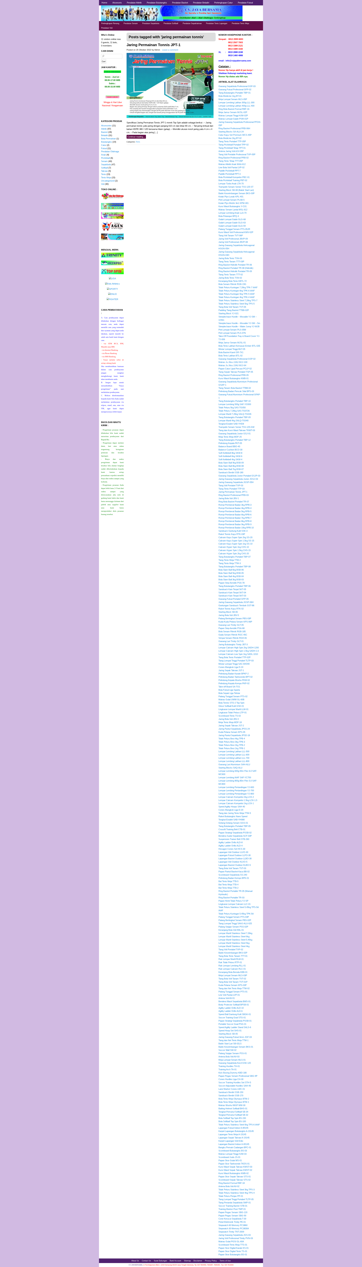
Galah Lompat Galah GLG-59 (232, 226)
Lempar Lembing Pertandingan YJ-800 (236, 794)
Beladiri (104, 135)
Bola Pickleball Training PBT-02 (232, 180)
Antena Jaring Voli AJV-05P (231, 151)
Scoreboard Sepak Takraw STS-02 (234, 1180)
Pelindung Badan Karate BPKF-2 (233, 673)
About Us (135, 1261)
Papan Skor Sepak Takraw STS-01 (234, 1176)
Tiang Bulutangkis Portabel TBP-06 (234, 586)
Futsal (104, 148)
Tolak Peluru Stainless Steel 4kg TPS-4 (236, 1193)
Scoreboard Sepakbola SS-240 (232, 875)
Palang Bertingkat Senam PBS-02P (234, 920)
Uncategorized (108, 181)
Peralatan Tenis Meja (240, 23)
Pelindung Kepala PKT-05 (230, 443)
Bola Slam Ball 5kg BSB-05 (231, 573)
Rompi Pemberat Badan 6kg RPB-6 (234, 514)
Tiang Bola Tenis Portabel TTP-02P (234, 657)
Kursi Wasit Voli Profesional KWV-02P (235, 232)
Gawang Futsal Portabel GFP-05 (233, 599)
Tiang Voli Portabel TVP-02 (230, 949)
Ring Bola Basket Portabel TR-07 (233, 501)
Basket (104, 132)
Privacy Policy (211, 1261)
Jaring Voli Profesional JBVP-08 (233, 242)
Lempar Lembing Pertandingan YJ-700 (236, 790)
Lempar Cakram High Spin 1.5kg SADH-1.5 (238, 651)
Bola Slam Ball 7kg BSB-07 (231, 469)
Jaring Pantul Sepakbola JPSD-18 (234, 735)
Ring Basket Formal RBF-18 (231, 1183)
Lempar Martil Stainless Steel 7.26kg (235, 933)
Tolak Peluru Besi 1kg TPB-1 (231, 748)
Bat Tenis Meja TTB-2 (228, 888)
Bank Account (175, 1261)
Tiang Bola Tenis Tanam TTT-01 (232, 956)
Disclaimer (197, 1261)
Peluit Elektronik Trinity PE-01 (232, 1222)
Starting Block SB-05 (228, 1034)
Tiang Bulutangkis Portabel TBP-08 (234, 566)
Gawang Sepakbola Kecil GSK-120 (234, 1063)
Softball (104, 168)
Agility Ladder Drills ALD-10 (231, 1008)
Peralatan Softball (171, 23)
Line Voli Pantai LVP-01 (229, 995)
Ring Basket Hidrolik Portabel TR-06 (235, 265)
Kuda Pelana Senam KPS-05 (231, 732)
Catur (103, 145)
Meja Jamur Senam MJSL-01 (232, 342)
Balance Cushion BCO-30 (230, 449)
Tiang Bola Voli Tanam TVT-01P (232, 982)
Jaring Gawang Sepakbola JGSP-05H (236, 482)
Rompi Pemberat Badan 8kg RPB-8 (234, 521)
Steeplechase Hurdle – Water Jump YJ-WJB (238, 326)
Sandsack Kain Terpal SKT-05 (232, 589)
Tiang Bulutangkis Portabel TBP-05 (234, 826)
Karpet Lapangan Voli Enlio (230, 1141)
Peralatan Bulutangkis (157, 2)
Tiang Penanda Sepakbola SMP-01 (234, 1202)
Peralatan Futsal (245, 2)
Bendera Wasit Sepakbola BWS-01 (234, 1001)
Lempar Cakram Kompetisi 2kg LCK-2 (236, 797)
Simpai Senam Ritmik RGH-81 (232, 638)
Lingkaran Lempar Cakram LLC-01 (234, 904)
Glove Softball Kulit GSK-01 (231, 706)
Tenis (138, 142)
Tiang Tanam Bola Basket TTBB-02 (234, 388)
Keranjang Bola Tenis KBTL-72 (232, 281)
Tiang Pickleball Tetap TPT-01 (232, 148)
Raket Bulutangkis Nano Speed (232, 816)
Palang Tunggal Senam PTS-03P (233, 917)
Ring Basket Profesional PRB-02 (233, 157)
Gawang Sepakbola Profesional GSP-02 (237, 359)
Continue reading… (136, 137)
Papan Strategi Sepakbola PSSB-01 (235, 1021)
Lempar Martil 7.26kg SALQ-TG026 (234, 414)
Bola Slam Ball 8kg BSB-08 (231, 466)
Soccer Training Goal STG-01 (232, 1017)
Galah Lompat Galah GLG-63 (232, 222)
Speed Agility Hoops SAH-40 (231, 806)
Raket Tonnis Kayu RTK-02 (231, 608)
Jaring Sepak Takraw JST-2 (231, 725)
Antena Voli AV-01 (226, 998)
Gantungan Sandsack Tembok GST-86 (236, 605)
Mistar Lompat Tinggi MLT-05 (231, 349)
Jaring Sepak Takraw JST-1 (231, 670)
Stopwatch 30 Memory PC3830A (233, 1228)
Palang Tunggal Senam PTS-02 (232, 696)
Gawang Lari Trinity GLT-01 (231, 641)
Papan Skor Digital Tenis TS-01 (232, 1251)
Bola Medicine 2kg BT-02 (230, 138)
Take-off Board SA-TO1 (229, 686)
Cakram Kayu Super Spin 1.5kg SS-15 (236, 540)
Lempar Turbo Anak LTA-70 (231, 183)
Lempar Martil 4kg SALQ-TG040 (233, 420)
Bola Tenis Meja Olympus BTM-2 (233, 1099)
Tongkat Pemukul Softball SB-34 (233, 1112)
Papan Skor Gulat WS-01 (230, 1160)
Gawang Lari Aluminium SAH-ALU (234, 764)
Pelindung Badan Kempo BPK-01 (233, 878)
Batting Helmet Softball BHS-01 (232, 1108)
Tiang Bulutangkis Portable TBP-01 (234, 93)
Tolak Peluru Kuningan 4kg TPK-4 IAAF (236, 297)
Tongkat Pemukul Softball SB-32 (233, 1115)
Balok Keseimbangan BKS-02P (232, 953)
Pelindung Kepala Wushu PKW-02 (234, 680)
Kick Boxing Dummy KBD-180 (232, 1072)
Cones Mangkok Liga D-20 (230, 810)
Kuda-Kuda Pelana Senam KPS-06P (235, 621)
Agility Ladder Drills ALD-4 (230, 845)
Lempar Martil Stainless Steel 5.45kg (235, 940)
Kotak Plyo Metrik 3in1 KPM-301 (233, 203)
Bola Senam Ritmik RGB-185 (232, 631)
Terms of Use (225, 1261)
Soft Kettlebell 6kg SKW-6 (230, 456)
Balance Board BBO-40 (229, 446)
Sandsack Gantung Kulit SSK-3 (232, 531)
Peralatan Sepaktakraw (192, 23)
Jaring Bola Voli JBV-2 (228, 719)
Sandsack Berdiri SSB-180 (230, 472)
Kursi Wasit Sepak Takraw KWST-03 (235, 1167)
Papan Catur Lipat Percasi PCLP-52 (235, 368)
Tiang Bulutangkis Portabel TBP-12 (234, 440)
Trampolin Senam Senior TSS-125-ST (235, 187)
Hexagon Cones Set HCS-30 (231, 849)
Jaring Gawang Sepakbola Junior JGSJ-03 (238, 479)
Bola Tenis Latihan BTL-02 (230, 355)
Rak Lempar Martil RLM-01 (231, 959)
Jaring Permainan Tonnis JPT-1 (153, 45)
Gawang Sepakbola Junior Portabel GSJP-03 (239, 475)
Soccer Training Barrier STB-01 (232, 1206)
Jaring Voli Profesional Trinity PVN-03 (235, 1238)
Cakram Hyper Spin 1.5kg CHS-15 (234, 550)
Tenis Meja (106, 177)
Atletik (104, 129)
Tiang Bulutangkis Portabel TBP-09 (234, 417)
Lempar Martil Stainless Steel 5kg (233, 943)
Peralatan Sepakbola (150, 23)
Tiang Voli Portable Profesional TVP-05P (236, 154)
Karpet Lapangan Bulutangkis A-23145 (236, 1131)
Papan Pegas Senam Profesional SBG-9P (237, 1076)
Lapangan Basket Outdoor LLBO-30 (235, 858)
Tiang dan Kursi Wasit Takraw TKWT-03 (236, 430)
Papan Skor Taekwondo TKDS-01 (234, 1163)
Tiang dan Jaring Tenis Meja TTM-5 (234, 813)
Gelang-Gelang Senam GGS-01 (233, 823)
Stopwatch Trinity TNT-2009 (231, 1232)
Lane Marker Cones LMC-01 (231, 1089)
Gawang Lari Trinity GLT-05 (231, 625)
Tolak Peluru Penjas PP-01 (230, 1196)
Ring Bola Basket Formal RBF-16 (233, 109)
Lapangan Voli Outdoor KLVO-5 (232, 862)
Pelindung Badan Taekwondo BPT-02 (235, 677)
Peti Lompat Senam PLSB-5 (231, 200)
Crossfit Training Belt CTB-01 (231, 829)
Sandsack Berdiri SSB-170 (230, 1095)
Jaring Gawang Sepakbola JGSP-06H (236, 602)
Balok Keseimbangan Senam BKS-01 (235, 1047)
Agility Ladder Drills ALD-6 (230, 1011)
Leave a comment (170, 50)
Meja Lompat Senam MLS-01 (232, 1060)
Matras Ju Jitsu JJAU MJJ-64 (232, 365)
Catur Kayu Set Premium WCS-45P (235, 135)
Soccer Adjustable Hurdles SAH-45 (234, 1086)
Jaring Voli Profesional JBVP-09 (233, 239)
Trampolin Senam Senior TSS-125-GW (236, 427)
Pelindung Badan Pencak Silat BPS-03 (236, 391)
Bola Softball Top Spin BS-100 (232, 1121)
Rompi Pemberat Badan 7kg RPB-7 (234, 518)
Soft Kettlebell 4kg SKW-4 (230, 459)
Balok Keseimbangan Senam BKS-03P (236, 193)
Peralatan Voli (107, 28)
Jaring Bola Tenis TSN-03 (230, 258)
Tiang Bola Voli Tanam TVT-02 (232, 978)
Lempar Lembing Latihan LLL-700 (233, 758)
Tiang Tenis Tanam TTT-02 (230, 274)
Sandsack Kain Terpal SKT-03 (232, 595)
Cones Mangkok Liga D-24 (230, 667)
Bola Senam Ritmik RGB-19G (232, 284)
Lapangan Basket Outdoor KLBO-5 (234, 865)
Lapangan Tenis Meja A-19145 (232, 1134)
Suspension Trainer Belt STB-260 (233, 839)
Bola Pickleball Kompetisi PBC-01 (234, 177)
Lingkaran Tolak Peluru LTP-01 (232, 712)
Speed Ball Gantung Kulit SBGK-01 (234, 1014)
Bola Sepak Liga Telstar (229, 693)
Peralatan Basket (180, 2)
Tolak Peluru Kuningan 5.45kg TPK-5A (236, 913)
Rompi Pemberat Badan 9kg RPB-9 (234, 524)
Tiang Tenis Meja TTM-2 (229, 560)
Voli (102, 184)
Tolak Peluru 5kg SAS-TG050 (232, 407)
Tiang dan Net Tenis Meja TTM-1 (233, 1040)
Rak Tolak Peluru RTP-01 (230, 962)
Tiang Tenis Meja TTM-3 (229, 563)
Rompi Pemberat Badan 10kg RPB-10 (236, 527)
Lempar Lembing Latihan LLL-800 (233, 761)
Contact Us (146, 1261)
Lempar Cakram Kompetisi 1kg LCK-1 (236, 803)
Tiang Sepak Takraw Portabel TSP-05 (235, 372)
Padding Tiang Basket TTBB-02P (233, 310)
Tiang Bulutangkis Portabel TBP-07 (234, 557)
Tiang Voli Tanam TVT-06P (230, 235)
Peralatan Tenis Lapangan (216, 23)
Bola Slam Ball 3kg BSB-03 (231, 579)
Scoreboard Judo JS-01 (229, 1157)
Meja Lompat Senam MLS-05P (232, 99)
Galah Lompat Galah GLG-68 (232, 219)
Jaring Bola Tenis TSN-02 (230, 278)
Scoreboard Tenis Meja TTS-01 (232, 1245)
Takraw (104, 171)
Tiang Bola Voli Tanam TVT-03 (232, 868)
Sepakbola (106, 164)
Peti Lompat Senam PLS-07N (232, 333)
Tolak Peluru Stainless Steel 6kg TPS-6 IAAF (239, 1124)
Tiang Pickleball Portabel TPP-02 (233, 144)
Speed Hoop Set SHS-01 (230, 1030)
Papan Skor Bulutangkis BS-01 (232, 1254)
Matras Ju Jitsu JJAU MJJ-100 (232, 362)
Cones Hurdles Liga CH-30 (230, 1079)
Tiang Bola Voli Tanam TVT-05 (232, 307)
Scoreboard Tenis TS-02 (229, 716)
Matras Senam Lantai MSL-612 (232, 209)
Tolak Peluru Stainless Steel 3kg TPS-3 (236, 1189)
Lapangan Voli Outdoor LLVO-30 (233, 852)
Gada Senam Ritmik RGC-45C (232, 635)
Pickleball (105, 158)
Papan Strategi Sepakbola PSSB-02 (235, 832)
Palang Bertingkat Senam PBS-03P (234, 618)
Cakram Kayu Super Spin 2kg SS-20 (235, 537)
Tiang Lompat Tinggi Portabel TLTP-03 (236, 660)
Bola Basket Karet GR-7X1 (230, 352)
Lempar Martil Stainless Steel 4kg (233, 946)
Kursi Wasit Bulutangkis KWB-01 (233, 378)
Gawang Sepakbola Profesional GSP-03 (237, 86)
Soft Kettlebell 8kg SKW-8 (230, 453)
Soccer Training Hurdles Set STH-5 (234, 1082)
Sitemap (187, 1261)
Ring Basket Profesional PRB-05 (233, 375)
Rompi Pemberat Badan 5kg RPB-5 (234, 511)
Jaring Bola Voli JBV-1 (228, 498)
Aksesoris (117, 2)
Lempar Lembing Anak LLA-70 (232, 213)
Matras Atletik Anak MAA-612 (232, 164)
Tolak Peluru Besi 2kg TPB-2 (231, 745)
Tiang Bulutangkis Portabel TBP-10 (234, 401)
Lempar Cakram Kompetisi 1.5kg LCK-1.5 (237, 800)
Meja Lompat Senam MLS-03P (232, 975)
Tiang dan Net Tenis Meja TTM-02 (234, 988)
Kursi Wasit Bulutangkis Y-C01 (232, 206)
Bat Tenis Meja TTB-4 (228, 884)
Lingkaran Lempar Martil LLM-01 (233, 709)
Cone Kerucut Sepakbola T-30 (232, 1218)
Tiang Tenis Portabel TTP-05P (232, 141)
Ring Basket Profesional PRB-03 (233, 495)
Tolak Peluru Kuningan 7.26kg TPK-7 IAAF (238, 287)
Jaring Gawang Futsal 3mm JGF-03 (235, 1037)
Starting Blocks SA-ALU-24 (231, 131)
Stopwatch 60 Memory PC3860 (232, 1225)
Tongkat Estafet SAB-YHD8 (231, 424)
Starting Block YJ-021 (228, 313)
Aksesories (106, 125)
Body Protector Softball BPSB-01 (233, 1004)
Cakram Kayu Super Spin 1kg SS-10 (235, 544)
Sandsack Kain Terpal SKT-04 (232, 592)
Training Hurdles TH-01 (229, 1066)
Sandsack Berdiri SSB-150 (230, 1092)
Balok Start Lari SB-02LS (230, 1043)
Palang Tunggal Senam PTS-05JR (234, 229)
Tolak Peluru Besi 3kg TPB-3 (231, 742)
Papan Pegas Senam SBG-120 (232, 1212)
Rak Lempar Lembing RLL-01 (232, 965)
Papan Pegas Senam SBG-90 (232, 1215)
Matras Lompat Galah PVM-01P (233, 119)
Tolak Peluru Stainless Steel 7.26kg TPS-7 (237, 300)
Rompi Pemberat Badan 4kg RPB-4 (234, 508)
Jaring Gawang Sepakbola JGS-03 (234, 1235)
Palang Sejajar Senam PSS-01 (232, 1053)
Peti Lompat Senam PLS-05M (232, 329)
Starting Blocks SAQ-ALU (230, 767)
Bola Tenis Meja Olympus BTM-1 (233, 1102)
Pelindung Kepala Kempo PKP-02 (233, 683)
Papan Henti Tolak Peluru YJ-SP (233, 901)
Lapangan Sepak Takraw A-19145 (233, 1137)
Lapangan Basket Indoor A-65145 (233, 1144)
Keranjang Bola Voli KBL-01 (231, 930)
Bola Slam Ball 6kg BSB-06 (231, 570)
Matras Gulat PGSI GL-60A (231, 1241)
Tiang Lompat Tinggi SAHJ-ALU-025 (235, 923)
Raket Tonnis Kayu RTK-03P (231, 534)
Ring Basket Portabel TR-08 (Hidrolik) (235, 268)
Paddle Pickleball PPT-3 (229, 174)
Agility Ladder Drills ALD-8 (230, 842)
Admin (157, 50)
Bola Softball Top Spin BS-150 (232, 1118)
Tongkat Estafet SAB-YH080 (231, 819)
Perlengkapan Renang (110, 23)
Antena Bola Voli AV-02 (228, 1186)
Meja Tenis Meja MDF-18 (230, 722)
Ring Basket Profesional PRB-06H (234, 128)
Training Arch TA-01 (227, 1069)
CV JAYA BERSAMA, (136, 1265)
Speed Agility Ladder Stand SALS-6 (234, 1027)
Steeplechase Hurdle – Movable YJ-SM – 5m (239, 323)
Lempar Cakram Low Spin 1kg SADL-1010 (238, 654)
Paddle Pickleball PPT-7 (229, 170)
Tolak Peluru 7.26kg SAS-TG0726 (234, 411)
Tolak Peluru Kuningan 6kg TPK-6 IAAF (236, 290)
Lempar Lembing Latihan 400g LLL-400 (236, 106)
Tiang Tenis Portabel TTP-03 (231, 489)
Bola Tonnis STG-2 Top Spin (231, 703)
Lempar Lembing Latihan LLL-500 (233, 751)
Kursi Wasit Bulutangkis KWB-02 (233, 1173)
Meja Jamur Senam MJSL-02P (232, 112)
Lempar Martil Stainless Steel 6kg (233, 936)
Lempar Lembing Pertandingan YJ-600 (236, 787)
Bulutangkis (106, 142)
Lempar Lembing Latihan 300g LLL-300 (236, 102)
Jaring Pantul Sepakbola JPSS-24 (234, 729)
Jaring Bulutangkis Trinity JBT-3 (233, 644)
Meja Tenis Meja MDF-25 (230, 437)
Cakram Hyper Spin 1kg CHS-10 (233, 547)
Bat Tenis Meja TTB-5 (228, 881)
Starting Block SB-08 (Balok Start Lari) (236, 190)
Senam (104, 161)
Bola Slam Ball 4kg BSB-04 (231, 576)
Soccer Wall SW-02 (227, 1050)
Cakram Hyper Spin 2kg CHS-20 (233, 553)
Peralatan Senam (131, 23)
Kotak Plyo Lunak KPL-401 (230, 196)
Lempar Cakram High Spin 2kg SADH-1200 (238, 647)
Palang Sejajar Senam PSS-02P (233, 926)
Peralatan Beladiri (201, 2)
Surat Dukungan (160, 1261)
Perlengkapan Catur (223, 2)
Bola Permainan (108, 138)
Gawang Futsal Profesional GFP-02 (234, 89)
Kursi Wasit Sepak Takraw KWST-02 (235, 1170)
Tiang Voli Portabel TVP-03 (230, 485)
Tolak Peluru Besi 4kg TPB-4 (231, 738)
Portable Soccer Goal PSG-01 (232, 1024)
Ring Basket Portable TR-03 (231, 897)
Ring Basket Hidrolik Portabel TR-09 (235, 271)
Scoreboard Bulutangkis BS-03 (232, 1150)
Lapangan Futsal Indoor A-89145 (233, 1128)
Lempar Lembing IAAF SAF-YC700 (234, 777)
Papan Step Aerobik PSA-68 (231, 628)
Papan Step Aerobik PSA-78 (231, 583)
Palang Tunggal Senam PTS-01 (232, 991)
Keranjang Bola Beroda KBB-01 (232, 972)
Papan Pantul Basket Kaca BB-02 (234, 871)
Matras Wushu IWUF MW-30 (231, 1105)
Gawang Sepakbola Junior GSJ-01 (234, 433)
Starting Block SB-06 (228, 612)
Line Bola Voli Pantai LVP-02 (231, 167)
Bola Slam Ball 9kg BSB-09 (231, 462)
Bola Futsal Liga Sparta (229, 690)
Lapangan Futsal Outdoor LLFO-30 (234, 855)
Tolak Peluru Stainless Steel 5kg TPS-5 (236, 303)
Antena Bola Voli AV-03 (228, 1056)
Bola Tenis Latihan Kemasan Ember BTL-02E (239, 346)
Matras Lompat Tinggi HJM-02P (233, 115)
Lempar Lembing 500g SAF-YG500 (234, 404)
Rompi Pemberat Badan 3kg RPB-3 (234, 505)
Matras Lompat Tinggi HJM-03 (232, 1154)
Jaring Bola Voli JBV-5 (228, 615)
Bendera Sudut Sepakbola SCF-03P (235, 836)
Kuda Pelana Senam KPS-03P (232, 985)
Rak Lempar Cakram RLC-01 (232, 969)
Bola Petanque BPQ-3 (228, 216)
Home (104, 2)
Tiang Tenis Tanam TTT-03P (231, 261)
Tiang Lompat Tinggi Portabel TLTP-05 (236, 1199)
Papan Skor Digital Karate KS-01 (233, 1248)
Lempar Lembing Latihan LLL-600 (233, 754)
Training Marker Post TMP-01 (232, 1209)
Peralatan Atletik (134, 2)
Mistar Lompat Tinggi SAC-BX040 (234, 664)
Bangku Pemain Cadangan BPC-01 (234, 1147)
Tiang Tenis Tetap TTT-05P (230, 161)
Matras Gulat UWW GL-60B (231, 699)
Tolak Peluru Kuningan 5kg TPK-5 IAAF (236, 294)
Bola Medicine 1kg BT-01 (230, 96)
